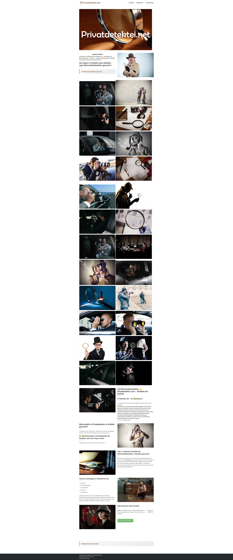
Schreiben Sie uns (89, 556)
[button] (134, 2)
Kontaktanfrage (150, 2)
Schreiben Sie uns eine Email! (89, 543)
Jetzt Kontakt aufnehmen (126, 520)
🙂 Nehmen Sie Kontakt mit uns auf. (91, 71)
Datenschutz (82, 556)
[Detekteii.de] (89, 2)
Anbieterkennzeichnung (84, 558)
